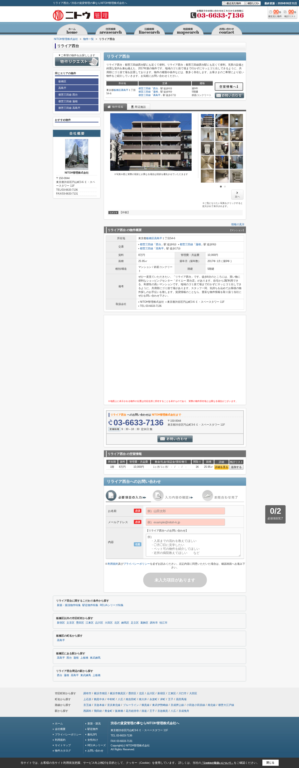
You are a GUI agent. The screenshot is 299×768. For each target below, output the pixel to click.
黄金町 (108, 710)
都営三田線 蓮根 (68, 101)
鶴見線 (146, 704)
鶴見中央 (99, 699)
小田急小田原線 (196, 704)
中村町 (111, 699)
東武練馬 (95, 657)
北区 (117, 622)
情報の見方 (237, 224)
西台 (155, 88)
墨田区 (80, 622)
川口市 (183, 693)
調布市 (154, 622)
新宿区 (61, 622)
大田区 (109, 622)
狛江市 (163, 622)
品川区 (99, 622)
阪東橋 (119, 710)
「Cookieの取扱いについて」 (217, 762)
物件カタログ (63, 750)
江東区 (90, 622)
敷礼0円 (92, 734)
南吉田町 (131, 699)
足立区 (135, 622)
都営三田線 (145, 88)
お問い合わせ (95, 750)
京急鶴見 (162, 710)
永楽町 (153, 699)
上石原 (87, 699)
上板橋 (84, 657)
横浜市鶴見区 (118, 693)
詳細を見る (221, 467)
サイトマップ (63, 745)
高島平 (124, 90)
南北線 (212, 704)
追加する (236, 467)
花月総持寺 (132, 710)
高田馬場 (181, 699)
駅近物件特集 (90, 605)
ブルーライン (131, 704)
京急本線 (99, 704)
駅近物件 (92, 729)
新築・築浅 (94, 723)
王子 (170, 699)
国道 (144, 710)
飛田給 (98, 710)
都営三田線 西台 (68, 94)
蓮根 (155, 91)
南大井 (143, 699)
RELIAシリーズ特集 (111, 605)
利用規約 (113, 563)
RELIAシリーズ (96, 745)
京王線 (87, 704)
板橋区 (117, 90)
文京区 (70, 622)
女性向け (92, 739)
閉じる (270, 762)
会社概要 (60, 729)
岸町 (162, 699)
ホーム (59, 723)
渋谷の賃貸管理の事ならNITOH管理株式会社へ (145, 723)
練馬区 (125, 622)
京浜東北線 (113, 704)
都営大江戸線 (226, 704)
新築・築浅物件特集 (69, 605)
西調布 (87, 710)
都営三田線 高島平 (69, 107)
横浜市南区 (100, 693)
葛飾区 (144, 622)
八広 (120, 699)
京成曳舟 (184, 710)
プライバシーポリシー (136, 563)
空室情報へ (228, 86)
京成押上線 (177, 704)
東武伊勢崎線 (160, 704)
